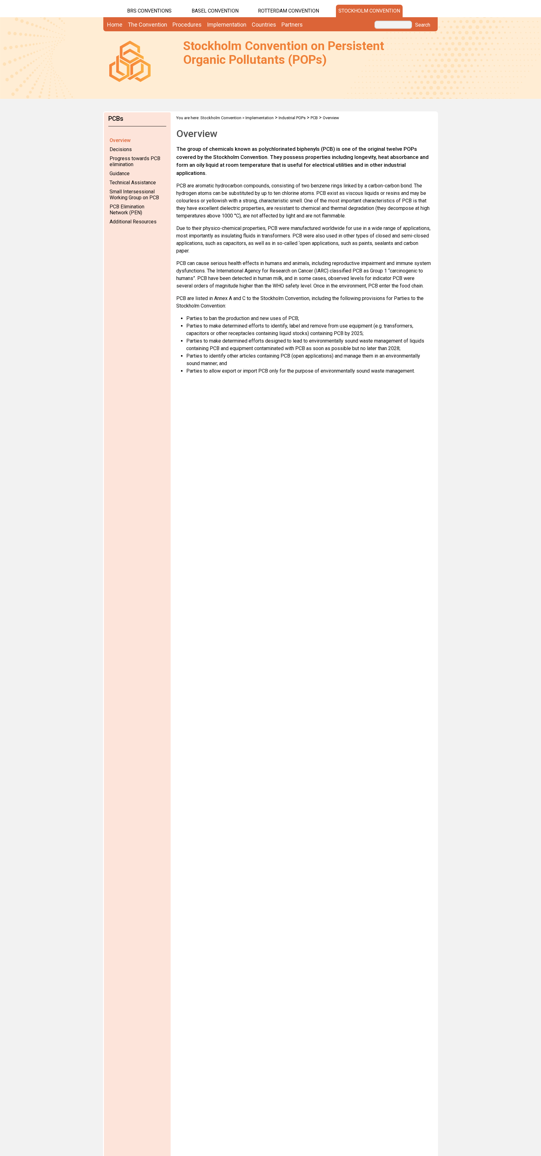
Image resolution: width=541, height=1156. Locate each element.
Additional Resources (133, 222)
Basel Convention (215, 11)
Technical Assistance (133, 183)
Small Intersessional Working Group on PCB (134, 195)
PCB (314, 117)
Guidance (120, 173)
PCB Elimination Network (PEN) (127, 210)
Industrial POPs (292, 117)
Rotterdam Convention (288, 11)
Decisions (121, 149)
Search (422, 25)
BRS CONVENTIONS (149, 11)
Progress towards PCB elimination (135, 161)
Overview (120, 140)
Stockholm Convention (369, 11)
